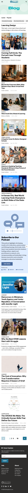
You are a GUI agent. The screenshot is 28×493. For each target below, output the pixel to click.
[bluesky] (10, 486)
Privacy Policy (5, 468)
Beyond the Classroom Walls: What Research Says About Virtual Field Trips (12, 86)
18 (17, 438)
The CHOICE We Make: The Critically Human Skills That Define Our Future (13, 418)
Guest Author (5, 90)
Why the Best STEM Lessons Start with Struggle (13, 340)
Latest (3, 17)
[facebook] (1, 486)
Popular (9, 17)
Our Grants (18, 472)
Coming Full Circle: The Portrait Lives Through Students (11, 55)
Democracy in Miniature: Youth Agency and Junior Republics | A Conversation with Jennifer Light (13, 300)
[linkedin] (6, 486)
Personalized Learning (7, 21)
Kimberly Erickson (16, 60)
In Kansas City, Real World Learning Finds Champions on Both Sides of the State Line (13, 199)
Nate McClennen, (6, 423)
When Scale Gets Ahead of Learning (13, 113)
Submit (5, 460)
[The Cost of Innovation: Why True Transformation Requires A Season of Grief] (14, 364)
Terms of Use (4, 470)
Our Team (17, 473)
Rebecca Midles (5, 116)
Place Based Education (19, 21)
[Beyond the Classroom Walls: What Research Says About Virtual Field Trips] (14, 73)
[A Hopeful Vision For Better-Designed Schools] (14, 127)
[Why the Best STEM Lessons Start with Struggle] (14, 327)
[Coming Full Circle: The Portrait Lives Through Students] (14, 41)
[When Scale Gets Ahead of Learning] (14, 102)
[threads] (8, 486)
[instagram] (3, 486)
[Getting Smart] (14, 2)
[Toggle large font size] (26, 246)
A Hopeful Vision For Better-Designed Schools (13, 140)
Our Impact (18, 475)
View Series (7, 263)
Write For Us (4, 472)
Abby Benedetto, (6, 60)
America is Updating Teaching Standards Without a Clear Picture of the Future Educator (13, 168)
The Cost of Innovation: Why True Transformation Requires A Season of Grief (13, 378)
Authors (3, 473)
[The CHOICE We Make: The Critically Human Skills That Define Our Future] (14, 403)
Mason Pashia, (5, 306)
